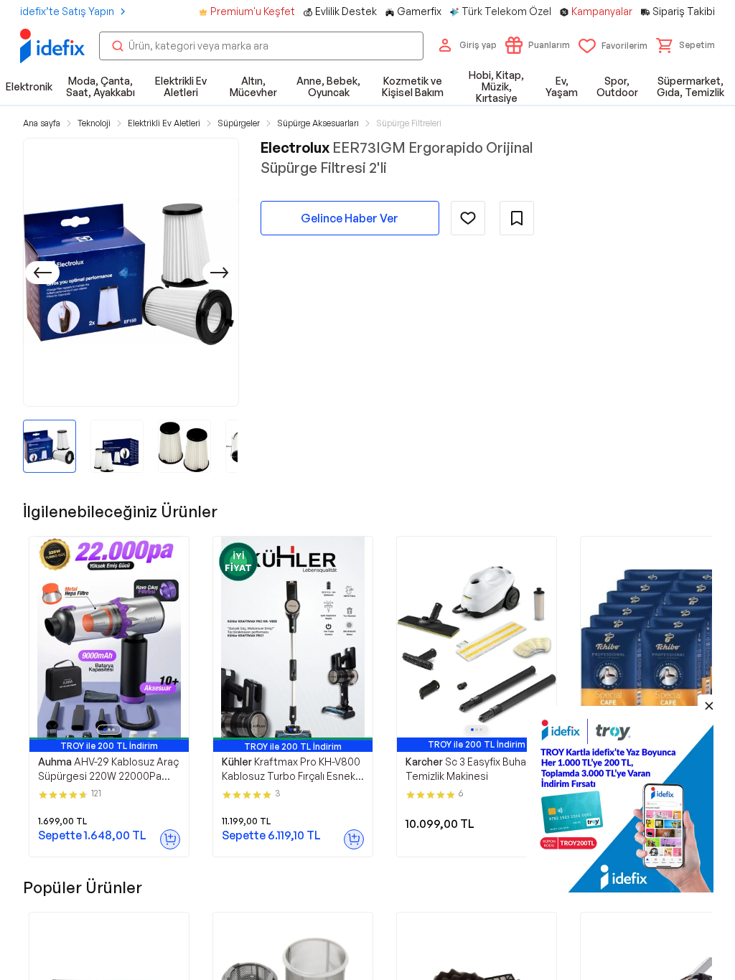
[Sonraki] (219, 272)
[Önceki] (42, 272)
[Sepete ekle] (170, 839)
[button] (685, 45)
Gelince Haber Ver (349, 218)
